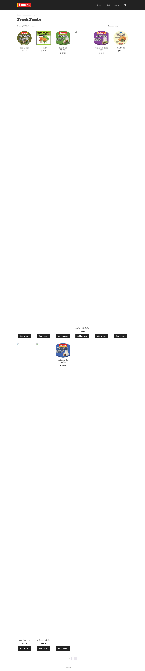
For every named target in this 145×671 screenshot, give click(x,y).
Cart (108, 5)
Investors (117, 5)
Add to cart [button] (24, 336)
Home (19, 15)
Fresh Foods (27, 15)
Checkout (100, 5)
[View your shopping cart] (125, 5)
